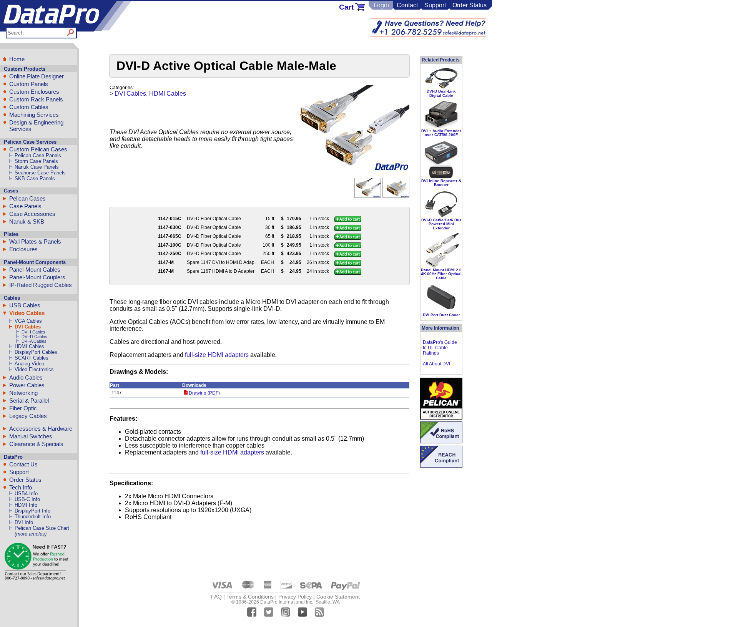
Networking (23, 393)
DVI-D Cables (34, 336)
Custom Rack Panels (36, 99)
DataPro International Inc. (286, 602)
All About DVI (436, 364)
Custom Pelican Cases (38, 149)
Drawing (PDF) (203, 393)
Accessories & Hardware (40, 428)
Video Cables (27, 313)
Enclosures (23, 249)
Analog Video (29, 364)
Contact (407, 5)
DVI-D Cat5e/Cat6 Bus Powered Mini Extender (441, 224)
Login (381, 5)
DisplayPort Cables (36, 352)
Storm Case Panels (36, 161)
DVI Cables (28, 327)
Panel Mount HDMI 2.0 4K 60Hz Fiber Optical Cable (441, 274)
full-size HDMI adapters (217, 355)
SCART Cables (31, 358)
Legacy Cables (28, 416)
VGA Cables (28, 321)
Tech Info (20, 487)
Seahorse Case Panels (40, 173)
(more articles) (31, 534)
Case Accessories (32, 214)
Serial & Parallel (29, 400)
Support (435, 5)
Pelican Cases (27, 198)
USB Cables (24, 305)
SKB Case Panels (35, 178)
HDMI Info (26, 505)
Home (17, 59)
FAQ (216, 597)
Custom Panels (28, 84)
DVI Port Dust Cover (441, 315)
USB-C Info (27, 499)
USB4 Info (26, 493)
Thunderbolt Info (33, 516)
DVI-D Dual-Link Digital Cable (441, 93)
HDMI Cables (29, 346)
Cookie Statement (338, 597)
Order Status (469, 5)
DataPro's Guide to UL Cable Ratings (440, 348)
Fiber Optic (23, 408)
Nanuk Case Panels (37, 167)
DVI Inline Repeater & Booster (441, 183)
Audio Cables (26, 377)
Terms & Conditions (250, 597)
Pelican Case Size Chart (42, 528)
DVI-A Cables (34, 341)
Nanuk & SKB (26, 221)
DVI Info (24, 522)
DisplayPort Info (32, 511)
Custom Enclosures (34, 91)
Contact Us (23, 464)
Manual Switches (30, 436)
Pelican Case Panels (38, 155)
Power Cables (27, 385)
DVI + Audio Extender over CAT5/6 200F (441, 133)
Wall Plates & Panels (35, 241)
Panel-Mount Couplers (37, 277)
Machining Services (34, 114)
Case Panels (25, 206)
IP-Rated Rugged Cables (40, 285)
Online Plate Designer (36, 76)
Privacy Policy (295, 597)
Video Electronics (34, 369)
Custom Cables (28, 107)
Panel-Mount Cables (34, 269)
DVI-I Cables (33, 332)
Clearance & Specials (36, 444)
